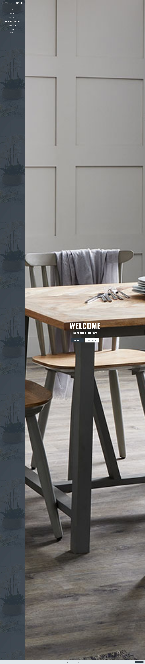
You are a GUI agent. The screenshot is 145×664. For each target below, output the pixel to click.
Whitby (13, 29)
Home (12, 10)
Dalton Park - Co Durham (12, 21)
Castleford (12, 17)
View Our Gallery (92, 340)
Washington (12, 25)
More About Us (77, 340)
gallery (12, 33)
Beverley (12, 13)
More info (93, 662)
